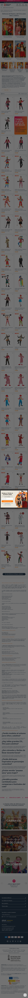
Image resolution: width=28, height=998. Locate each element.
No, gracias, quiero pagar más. (7, 504)
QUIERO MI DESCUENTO (7, 501)
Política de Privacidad (7, 503)
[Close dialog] (26, 491)
